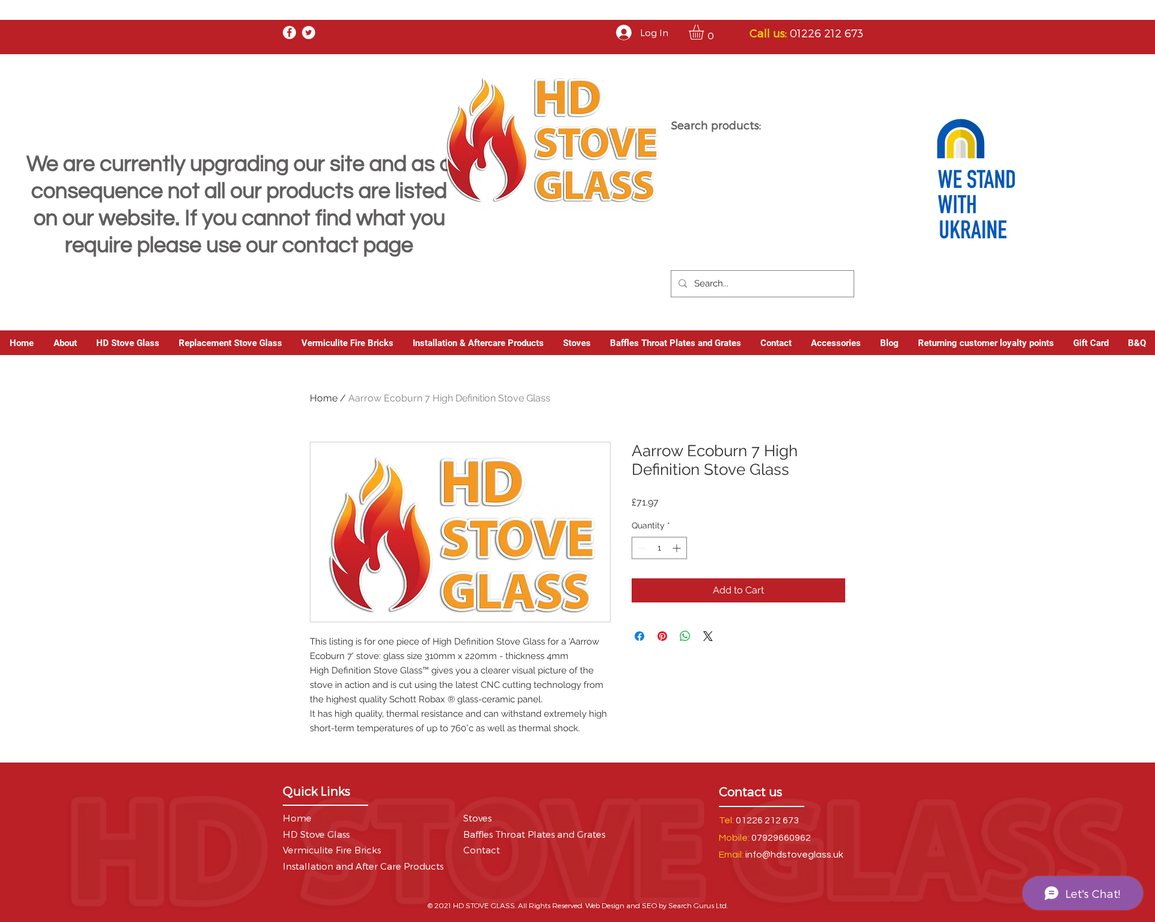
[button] (705, 32)
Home (323, 398)
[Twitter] (308, 32)
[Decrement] (640, 547)
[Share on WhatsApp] (685, 636)
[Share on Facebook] (639, 636)
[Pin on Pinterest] (662, 636)
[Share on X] (708, 636)
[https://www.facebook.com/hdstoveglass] (289, 32)
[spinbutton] (659, 547)
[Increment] (677, 547)
